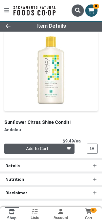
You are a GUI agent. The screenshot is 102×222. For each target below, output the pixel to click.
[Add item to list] (92, 149)
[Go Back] (16, 26)
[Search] (77, 10)
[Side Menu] (6, 10)
